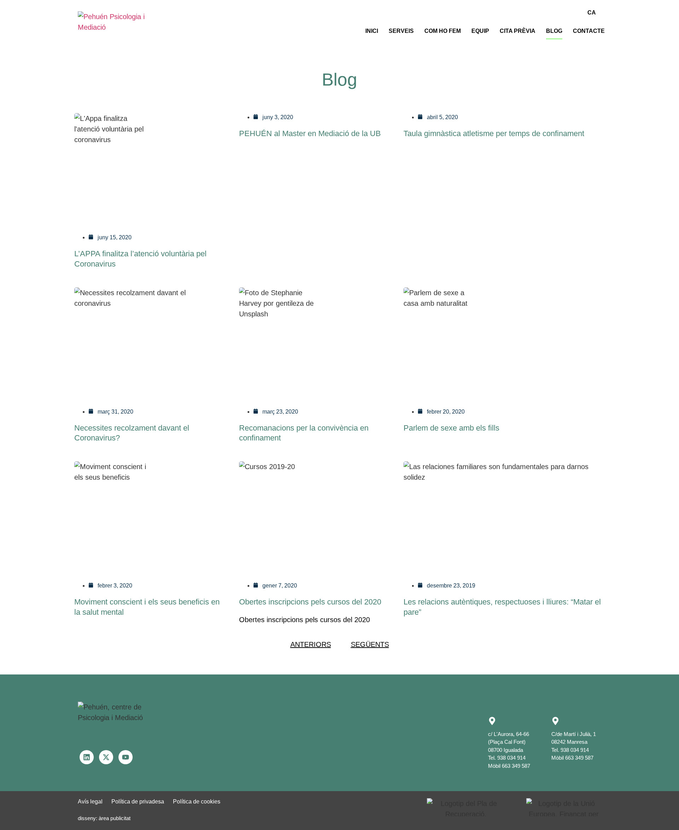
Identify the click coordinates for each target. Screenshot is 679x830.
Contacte (589, 31)
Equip (480, 31)
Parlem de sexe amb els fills (451, 427)
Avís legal (90, 802)
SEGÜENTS (370, 644)
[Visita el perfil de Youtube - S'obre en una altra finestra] (125, 757)
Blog (554, 31)
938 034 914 (511, 758)
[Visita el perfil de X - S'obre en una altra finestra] (106, 757)
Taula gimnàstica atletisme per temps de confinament (494, 133)
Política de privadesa (137, 802)
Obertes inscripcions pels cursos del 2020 (310, 601)
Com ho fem (442, 31)
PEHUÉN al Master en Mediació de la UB (310, 133)
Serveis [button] (401, 31)
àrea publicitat (114, 818)
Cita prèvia (517, 31)
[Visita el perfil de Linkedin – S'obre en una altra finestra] (87, 757)
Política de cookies (196, 802)
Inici (371, 31)
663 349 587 (516, 766)
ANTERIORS (310, 644)
